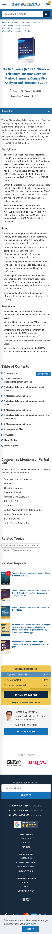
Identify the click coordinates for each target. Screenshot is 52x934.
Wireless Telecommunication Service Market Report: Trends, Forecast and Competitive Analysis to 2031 (30, 593)
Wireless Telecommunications (18, 550)
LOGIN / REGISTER (26, 891)
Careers (26, 843)
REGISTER (26, 795)
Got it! (30, 929)
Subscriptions (26, 871)
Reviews (26, 847)
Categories (26, 858)
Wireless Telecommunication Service (21, 545)
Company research (26, 862)
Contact (26, 882)
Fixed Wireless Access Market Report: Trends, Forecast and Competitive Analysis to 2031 (31, 644)
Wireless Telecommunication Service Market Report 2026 (30, 608)
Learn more (30, 924)
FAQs (26, 886)
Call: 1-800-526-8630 (26, 725)
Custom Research (26, 867)
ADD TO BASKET (26, 694)
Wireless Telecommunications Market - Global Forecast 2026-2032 (31, 574)
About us (26, 838)
